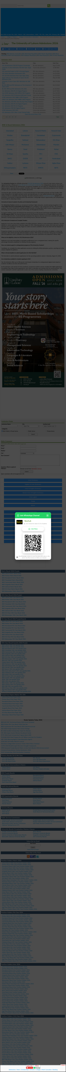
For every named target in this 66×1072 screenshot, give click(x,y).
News (18, 1069)
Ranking (55, 1069)
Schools (32, 1069)
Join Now (34, 529)
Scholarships (25, 1069)
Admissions (12, 1069)
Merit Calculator (47, 1069)
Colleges (38, 1069)
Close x (63, 1065)
